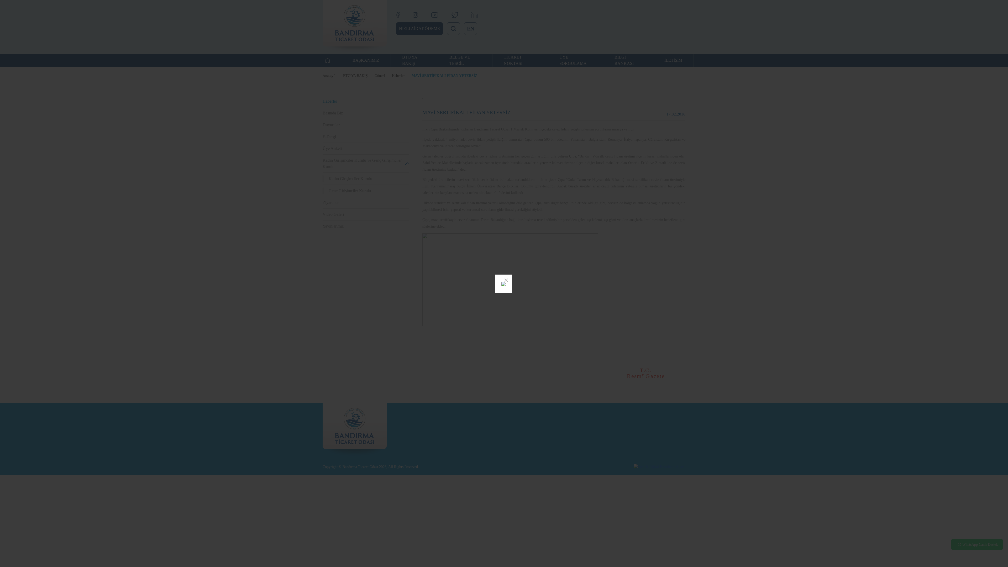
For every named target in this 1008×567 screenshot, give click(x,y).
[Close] (506, 280)
